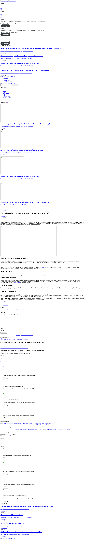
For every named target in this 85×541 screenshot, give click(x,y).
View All (8, 45)
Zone (4, 94)
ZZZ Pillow (5, 89)
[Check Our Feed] (51, 423)
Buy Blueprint (5, 26)
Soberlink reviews (16, 282)
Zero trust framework (7, 100)
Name (2, 325)
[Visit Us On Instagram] (14, 423)
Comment (2, 323)
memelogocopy (8, 81)
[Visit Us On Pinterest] (33, 423)
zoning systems (6, 93)
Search (14, 434)
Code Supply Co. (42, 539)
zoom (4, 92)
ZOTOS (4, 91)
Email (2, 328)
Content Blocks (6, 80)
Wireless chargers (43, 267)
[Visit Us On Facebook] (24, 423)
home (4, 302)
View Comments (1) (4, 337)
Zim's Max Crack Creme (8, 97)
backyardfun (5, 78)
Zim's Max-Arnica (6, 96)
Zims (4, 95)
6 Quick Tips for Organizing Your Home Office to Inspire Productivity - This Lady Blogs (24, 309)
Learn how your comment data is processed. (24, 335)
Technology (5, 305)
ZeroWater (5, 98)
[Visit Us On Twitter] (4, 423)
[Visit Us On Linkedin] (42, 423)
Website (2, 330)
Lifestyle (4, 210)
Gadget (4, 301)
